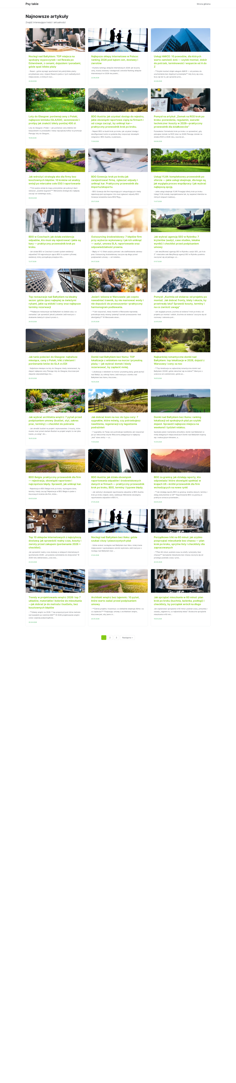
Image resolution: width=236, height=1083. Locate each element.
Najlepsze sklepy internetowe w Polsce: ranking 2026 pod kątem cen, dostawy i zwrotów (115, 60)
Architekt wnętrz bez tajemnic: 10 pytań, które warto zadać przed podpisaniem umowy (115, 601)
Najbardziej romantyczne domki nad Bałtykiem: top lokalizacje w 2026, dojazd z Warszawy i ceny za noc (179, 360)
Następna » (127, 637)
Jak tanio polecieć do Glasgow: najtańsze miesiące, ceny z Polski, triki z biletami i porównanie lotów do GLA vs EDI (53, 360)
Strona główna (203, 4)
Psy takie (32, 4)
